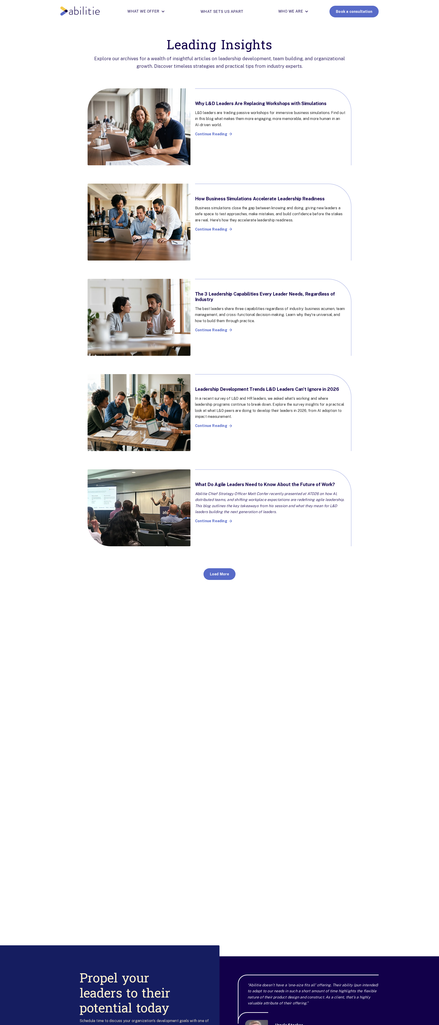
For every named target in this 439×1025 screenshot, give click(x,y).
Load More (219, 574)
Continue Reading (211, 134)
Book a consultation (354, 11)
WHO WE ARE (290, 11)
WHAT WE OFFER (143, 11)
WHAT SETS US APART (222, 11)
